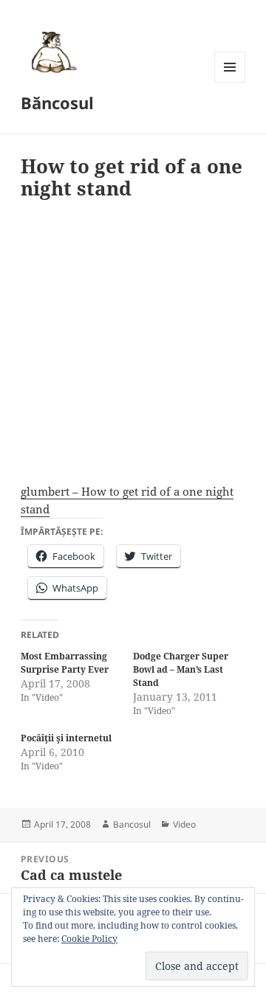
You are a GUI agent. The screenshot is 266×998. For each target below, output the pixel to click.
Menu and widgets (230, 82)
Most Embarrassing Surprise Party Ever (65, 663)
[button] (52, 52)
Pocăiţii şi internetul (66, 738)
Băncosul (57, 102)
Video (184, 824)
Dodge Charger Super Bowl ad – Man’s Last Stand (180, 669)
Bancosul (132, 824)
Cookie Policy (89, 938)
